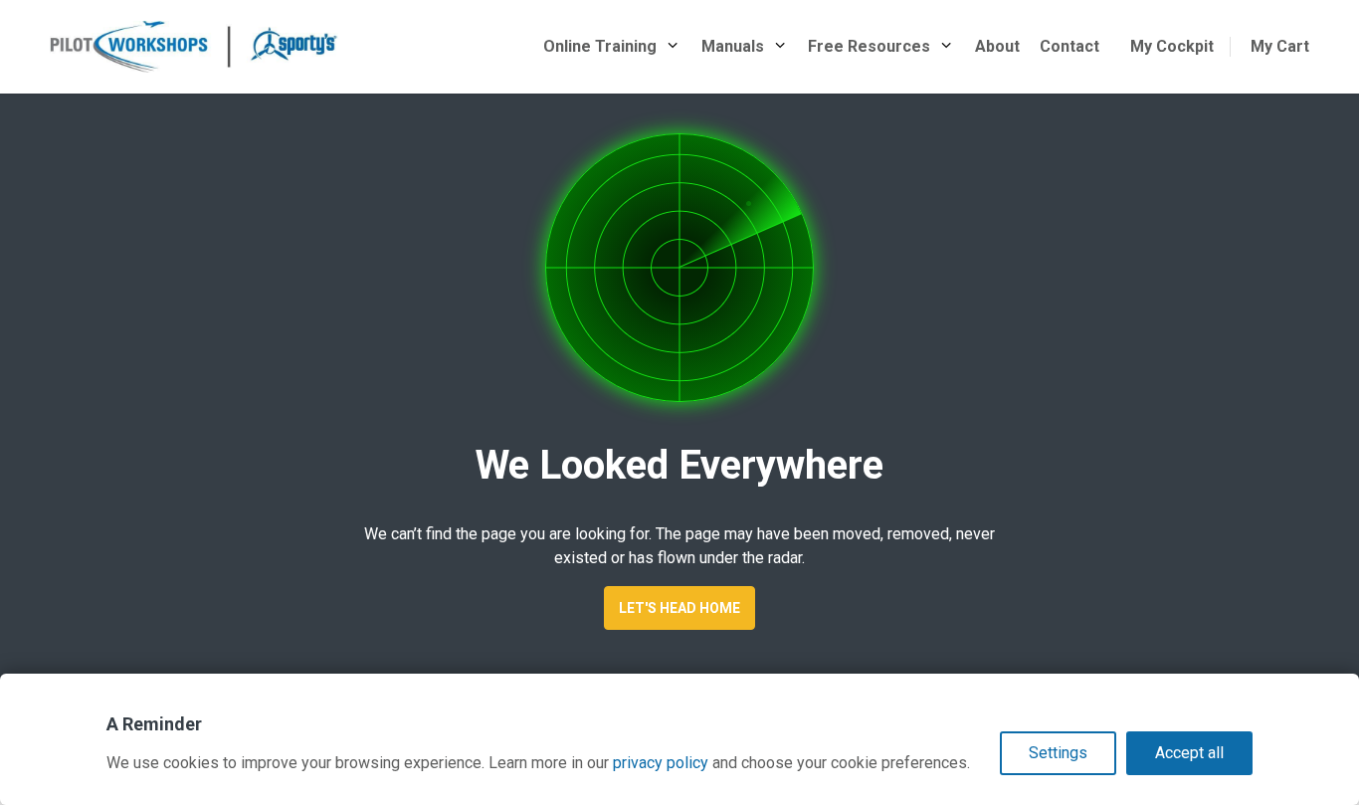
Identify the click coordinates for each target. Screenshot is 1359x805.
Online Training (600, 46)
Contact (1069, 46)
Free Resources (869, 46)
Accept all (1189, 752)
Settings (1058, 752)
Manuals (732, 46)
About (997, 46)
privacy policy (660, 762)
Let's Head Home (679, 608)
